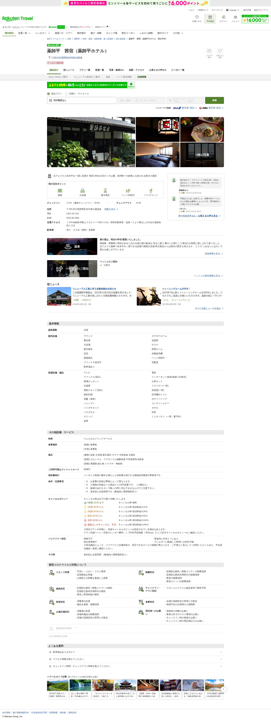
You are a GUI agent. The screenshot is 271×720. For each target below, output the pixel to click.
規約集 (63, 712)
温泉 (108, 77)
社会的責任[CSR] (39, 712)
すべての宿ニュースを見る (208, 308)
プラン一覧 (84, 70)
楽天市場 (247, 10)
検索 (214, 100)
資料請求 (72, 712)
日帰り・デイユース (79, 94)
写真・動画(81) (116, 70)
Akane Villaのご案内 (58, 77)
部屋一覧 (99, 70)
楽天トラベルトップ (55, 39)
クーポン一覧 (177, 70)
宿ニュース (68, 70)
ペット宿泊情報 (124, 77)
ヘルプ (191, 10)
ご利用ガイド (202, 10)
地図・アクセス (136, 70)
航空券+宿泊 (188, 108)
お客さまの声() (157, 70)
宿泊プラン (56, 94)
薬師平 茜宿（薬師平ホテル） (78, 50)
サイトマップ (217, 10)
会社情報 (6, 712)
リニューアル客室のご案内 (87, 77)
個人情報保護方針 (21, 712)
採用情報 (53, 712)
